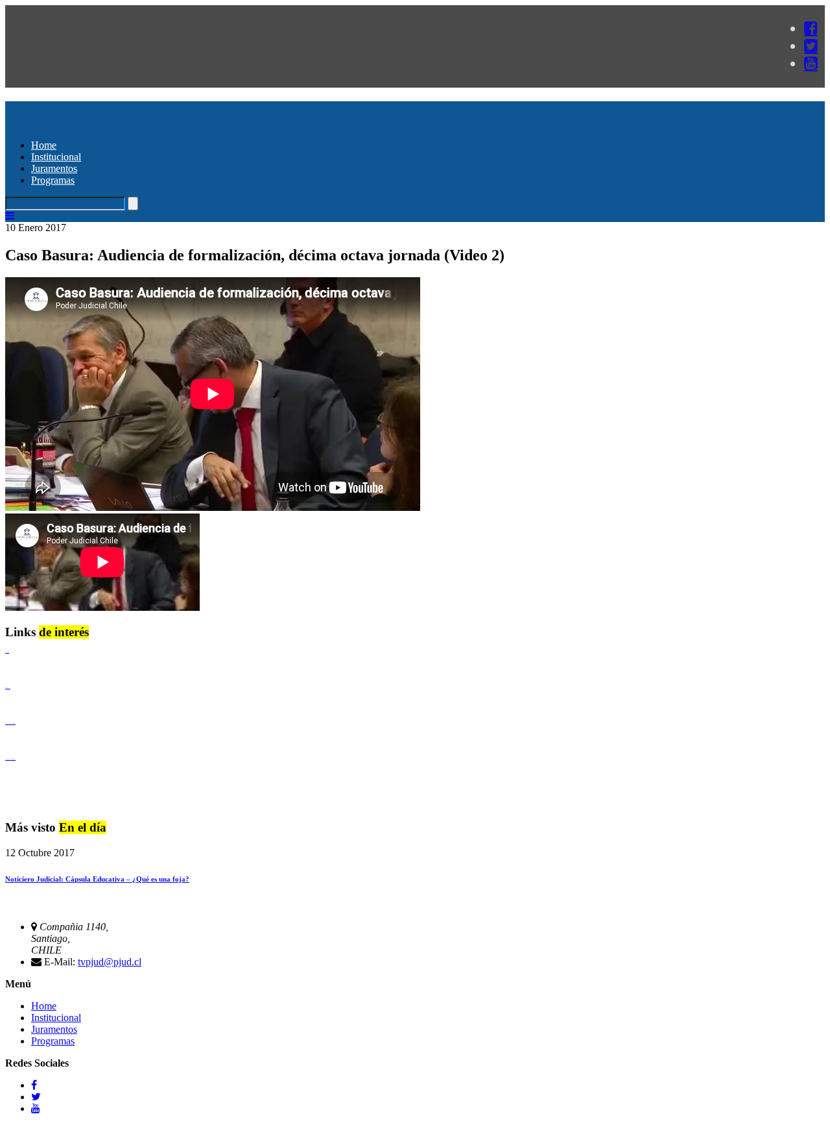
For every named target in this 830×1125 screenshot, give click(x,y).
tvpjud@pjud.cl (109, 961)
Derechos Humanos (7, 687)
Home (43, 145)
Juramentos (54, 168)
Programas (53, 180)
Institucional (56, 156)
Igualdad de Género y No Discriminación (10, 723)
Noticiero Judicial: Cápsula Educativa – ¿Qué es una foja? (97, 879)
